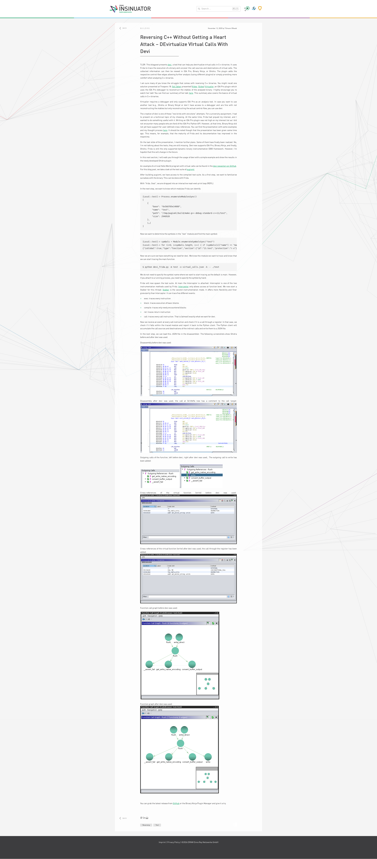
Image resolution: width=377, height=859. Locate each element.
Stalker (166, 290)
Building (145, 28)
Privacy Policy (173, 842)
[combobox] (218, 8)
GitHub (176, 803)
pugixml (190, 170)
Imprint (162, 842)
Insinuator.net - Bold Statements (130, 9)
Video (194, 87)
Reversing (146, 825)
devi (169, 65)
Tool (157, 825)
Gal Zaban (176, 87)
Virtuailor (209, 87)
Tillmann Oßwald (231, 28)
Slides (201, 87)
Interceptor (183, 287)
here (191, 93)
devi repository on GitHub (224, 166)
